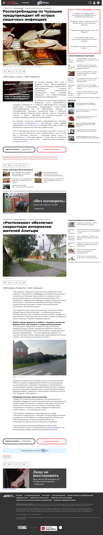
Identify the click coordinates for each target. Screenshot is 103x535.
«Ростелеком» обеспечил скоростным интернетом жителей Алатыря (84, 39)
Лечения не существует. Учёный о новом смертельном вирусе (87, 223)
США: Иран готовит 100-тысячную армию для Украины (86, 110)
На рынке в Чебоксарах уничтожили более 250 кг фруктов (22, 186)
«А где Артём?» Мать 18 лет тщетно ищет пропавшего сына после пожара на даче (87, 80)
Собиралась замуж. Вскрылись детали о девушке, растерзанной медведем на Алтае (87, 66)
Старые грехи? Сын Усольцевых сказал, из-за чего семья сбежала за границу (88, 86)
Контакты (19, 495)
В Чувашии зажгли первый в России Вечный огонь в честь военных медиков (84, 23)
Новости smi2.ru (9, 213)
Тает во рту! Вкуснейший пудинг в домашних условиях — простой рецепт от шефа (87, 73)
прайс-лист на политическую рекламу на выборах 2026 (34, 500)
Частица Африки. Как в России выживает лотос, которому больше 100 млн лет (88, 60)
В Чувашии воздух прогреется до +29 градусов (84, 31)
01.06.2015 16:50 (7, 8)
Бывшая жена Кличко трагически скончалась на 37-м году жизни (86, 130)
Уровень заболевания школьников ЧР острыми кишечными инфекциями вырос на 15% (49, 175)
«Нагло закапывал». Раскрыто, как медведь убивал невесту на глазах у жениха (88, 237)
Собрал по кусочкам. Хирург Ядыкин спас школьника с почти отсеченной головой (88, 231)
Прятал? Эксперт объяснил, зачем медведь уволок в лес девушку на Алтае (87, 93)
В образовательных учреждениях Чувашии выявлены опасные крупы (53, 180)
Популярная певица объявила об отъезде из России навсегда (86, 104)
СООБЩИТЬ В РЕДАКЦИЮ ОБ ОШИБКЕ (65, 500)
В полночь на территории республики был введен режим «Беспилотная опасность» (84, 15)
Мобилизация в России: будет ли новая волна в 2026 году (86, 117)
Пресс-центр (46, 495)
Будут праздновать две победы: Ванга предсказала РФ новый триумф (86, 124)
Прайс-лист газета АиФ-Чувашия (61, 498)
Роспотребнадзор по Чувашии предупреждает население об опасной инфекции (21, 174)
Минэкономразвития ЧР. (20, 141)
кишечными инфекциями (24, 123)
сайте (49, 427)
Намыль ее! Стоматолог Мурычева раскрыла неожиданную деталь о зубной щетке (87, 244)
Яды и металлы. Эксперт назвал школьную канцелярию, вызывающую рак (86, 251)
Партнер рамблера (33, 527)
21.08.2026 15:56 (7, 219)
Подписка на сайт (22, 498)
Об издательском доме (32, 495)
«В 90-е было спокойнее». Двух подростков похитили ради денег (87, 257)
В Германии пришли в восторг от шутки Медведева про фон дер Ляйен (88, 137)
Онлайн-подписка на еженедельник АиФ (80, 495)
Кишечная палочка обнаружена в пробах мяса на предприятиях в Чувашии (21, 180)
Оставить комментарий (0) (51, 149)
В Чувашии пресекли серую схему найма (84, 47)
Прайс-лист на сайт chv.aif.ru (39, 498)
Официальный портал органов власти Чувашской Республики (22, 66)
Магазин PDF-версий (58, 495)
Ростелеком (6, 278)
